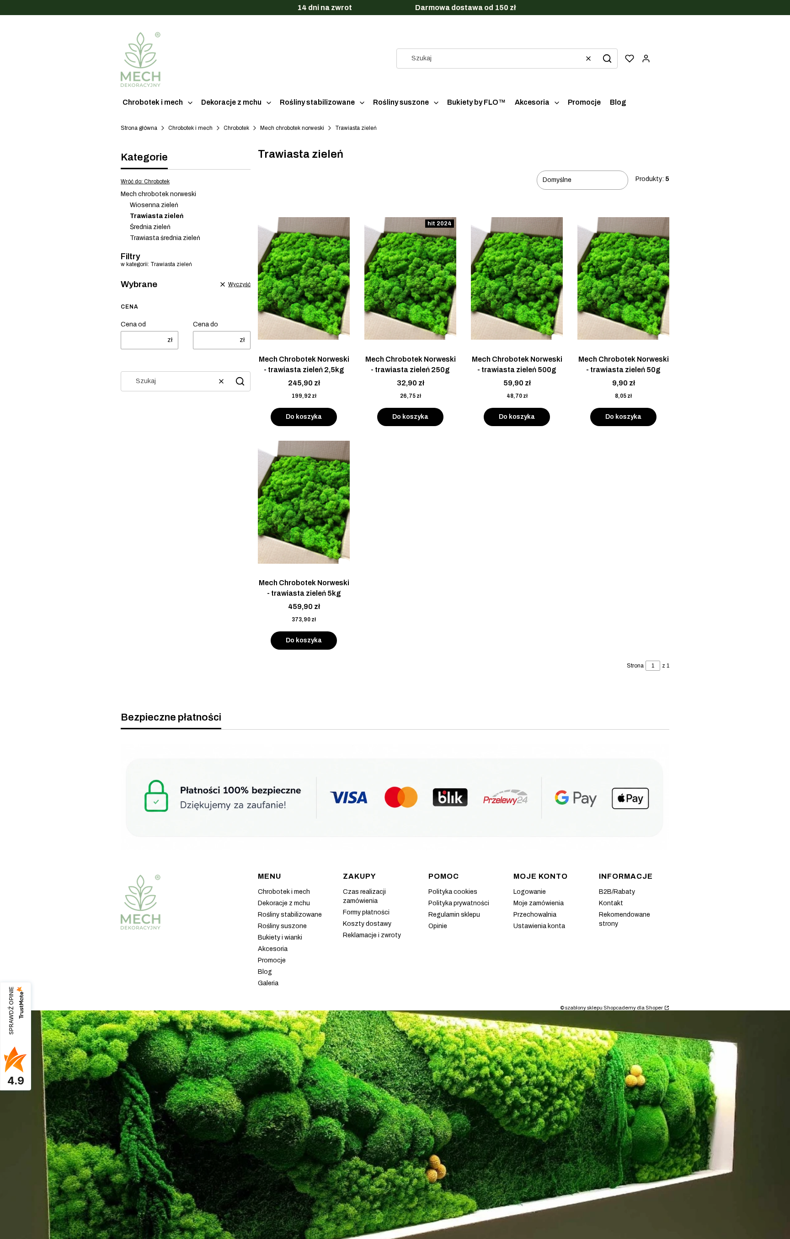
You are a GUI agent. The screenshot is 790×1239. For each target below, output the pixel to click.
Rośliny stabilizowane (290, 914)
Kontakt (611, 903)
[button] (607, 58)
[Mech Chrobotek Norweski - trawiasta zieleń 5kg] (304, 503)
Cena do (205, 324)
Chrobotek (236, 128)
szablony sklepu (584, 1007)
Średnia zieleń (150, 227)
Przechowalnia (534, 914)
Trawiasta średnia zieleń (165, 238)
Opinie (437, 926)
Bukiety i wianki (280, 937)
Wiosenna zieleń (154, 205)
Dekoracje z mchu (284, 903)
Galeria (268, 983)
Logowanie (529, 891)
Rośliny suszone (282, 926)
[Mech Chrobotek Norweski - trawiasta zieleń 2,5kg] (304, 279)
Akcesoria (273, 948)
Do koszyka (304, 416)
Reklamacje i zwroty (372, 935)
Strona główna (139, 128)
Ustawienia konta (539, 926)
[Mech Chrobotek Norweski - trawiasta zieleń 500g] (517, 279)
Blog (265, 971)
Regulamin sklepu (454, 914)
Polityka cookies (452, 891)
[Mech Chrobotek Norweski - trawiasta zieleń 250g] (410, 279)
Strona (635, 665)
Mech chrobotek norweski (292, 128)
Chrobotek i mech (190, 128)
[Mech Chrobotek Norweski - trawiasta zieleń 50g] (623, 279)
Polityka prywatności (458, 903)
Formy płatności (366, 912)
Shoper (654, 1007)
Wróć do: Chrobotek (145, 181)
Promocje (272, 960)
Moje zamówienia (538, 903)
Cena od (133, 324)
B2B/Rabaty (617, 891)
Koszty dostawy (367, 923)
